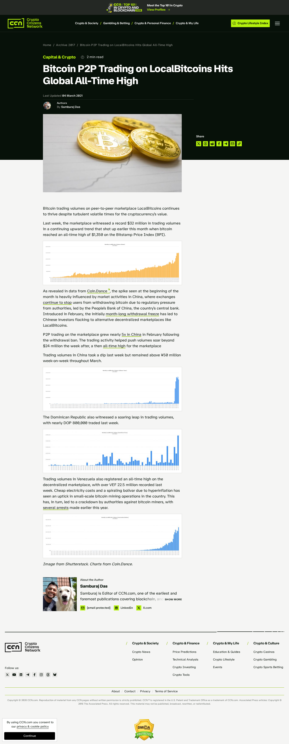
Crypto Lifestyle (224, 659)
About (115, 691)
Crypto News (141, 652)
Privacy (145, 691)
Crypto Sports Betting (268, 667)
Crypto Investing (184, 667)
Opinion (137, 659)
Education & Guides (226, 652)
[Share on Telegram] (225, 143)
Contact (129, 691)
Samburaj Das (70, 107)
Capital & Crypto (59, 57)
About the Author (91, 580)
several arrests (56, 507)
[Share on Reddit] (212, 143)
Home (47, 45)
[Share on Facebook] (219, 143)
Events (217, 667)
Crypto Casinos (263, 652)
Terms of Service (166, 691)
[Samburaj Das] (60, 594)
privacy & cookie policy (33, 726)
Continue (29, 736)
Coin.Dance (97, 291)
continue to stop (57, 302)
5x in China (131, 334)
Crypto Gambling (265, 659)
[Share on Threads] (205, 143)
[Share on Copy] (239, 143)
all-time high (114, 346)
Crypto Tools (181, 675)
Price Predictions (184, 652)
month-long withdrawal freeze (132, 314)
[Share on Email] (232, 143)
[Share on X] (198, 143)
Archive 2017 (65, 45)
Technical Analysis (185, 659)
